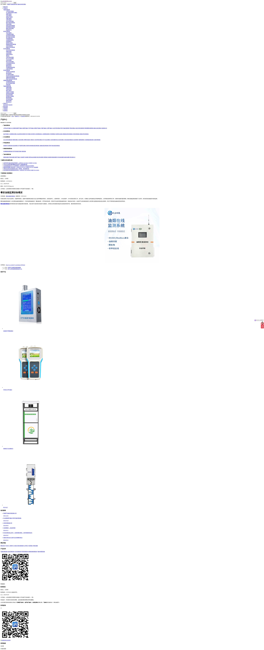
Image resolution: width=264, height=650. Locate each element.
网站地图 (35, 545)
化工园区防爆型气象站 (11, 12)
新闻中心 (5, 103)
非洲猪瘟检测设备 (10, 81)
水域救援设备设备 (10, 67)
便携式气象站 (9, 17)
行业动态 (10, 104)
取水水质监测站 (10, 61)
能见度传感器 (9, 94)
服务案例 (5, 107)
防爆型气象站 (10, 4)
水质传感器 (9, 60)
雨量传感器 (9, 87)
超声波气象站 (17, 4)
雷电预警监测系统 (10, 27)
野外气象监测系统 (10, 22)
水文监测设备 (6, 48)
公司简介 (5, 109)
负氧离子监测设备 (10, 71)
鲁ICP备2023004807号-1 (66, 602)
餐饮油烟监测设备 (10, 196)
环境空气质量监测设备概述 (14, 267)
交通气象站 (9, 19)
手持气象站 (9, 15)
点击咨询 (8, 640)
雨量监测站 (9, 51)
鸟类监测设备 (9, 45)
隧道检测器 (9, 97)
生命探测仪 (9, 64)
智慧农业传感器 (10, 93)
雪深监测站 (9, 24)
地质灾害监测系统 (10, 25)
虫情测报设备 (9, 38)
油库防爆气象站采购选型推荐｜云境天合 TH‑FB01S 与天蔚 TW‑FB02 (20, 163)
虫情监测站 (23, 4)
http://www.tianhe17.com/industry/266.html (15, 265)
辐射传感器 (9, 100)
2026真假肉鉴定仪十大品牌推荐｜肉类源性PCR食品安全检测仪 (18, 165)
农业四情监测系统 (10, 35)
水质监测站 (9, 53)
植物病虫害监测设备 (11, 44)
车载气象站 (9, 18)
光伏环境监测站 (10, 21)
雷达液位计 (9, 102)
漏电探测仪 (9, 66)
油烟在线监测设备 (10, 77)
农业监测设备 (6, 31)
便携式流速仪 (9, 54)
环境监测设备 (6, 70)
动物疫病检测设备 (7, 80)
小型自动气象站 (10, 11)
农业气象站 (9, 32)
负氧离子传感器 (10, 91)
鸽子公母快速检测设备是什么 (15, 269)
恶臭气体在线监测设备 (11, 78)
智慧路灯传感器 (10, 96)
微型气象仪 (9, 90)
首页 (13, 116)
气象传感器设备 (7, 86)
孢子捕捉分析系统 (10, 37)
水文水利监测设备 (10, 50)
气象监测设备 (6, 9)
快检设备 (8, 84)
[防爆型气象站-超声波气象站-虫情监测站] (6, 1)
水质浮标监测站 (10, 57)
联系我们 (5, 110)
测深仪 (7, 55)
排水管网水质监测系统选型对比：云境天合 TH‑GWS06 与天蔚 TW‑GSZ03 (21, 170)
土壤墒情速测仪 (10, 40)
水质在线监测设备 (10, 63)
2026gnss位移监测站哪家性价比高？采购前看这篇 (15, 164)
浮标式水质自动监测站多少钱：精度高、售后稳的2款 (16, 168)
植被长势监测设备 (10, 47)
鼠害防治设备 (9, 42)
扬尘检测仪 (9, 73)
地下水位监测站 (10, 58)
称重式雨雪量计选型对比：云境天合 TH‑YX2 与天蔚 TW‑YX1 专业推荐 (20, 167)
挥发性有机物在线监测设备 (12, 76)
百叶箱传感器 (9, 99)
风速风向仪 (9, 29)
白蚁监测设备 (9, 68)
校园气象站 (9, 14)
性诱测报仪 (9, 41)
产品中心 (5, 8)
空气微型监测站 (10, 74)
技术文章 (5, 104)
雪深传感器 (9, 89)
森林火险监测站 (10, 28)
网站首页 (5, 6)
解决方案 (5, 106)
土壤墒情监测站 (10, 34)
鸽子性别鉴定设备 (10, 83)
